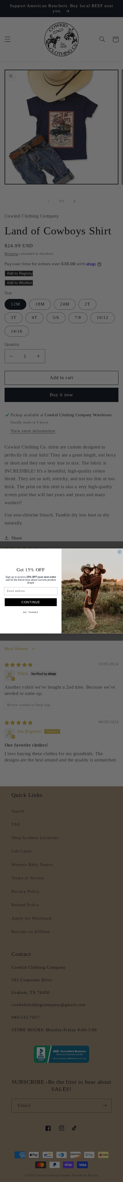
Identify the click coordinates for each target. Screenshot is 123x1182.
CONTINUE (30, 602)
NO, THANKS (30, 612)
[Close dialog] (119, 552)
